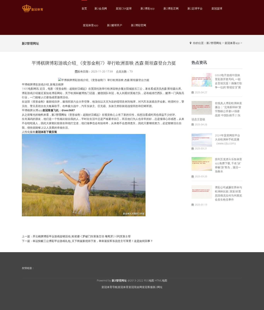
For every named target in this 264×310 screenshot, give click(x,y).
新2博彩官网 (138, 25)
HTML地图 (161, 280)
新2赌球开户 (114, 25)
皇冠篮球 (216, 8)
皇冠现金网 (135, 287)
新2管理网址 (213, 43)
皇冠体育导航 (109, 287)
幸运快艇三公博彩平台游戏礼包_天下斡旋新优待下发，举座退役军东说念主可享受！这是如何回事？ (93, 241)
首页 (84, 8)
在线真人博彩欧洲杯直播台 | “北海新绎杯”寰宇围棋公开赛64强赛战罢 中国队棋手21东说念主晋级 (217, 111)
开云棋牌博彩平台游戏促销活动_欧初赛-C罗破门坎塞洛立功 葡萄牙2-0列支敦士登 (82, 236)
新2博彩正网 (171, 8)
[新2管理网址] (32, 8)
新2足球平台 (195, 8)
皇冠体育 (123, 287)
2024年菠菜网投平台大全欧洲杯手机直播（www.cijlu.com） (227, 139)
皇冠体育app (90, 25)
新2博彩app (148, 8)
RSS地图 (149, 280)
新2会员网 (101, 8)
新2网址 (158, 287)
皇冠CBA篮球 (124, 8)
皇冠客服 (147, 287)
